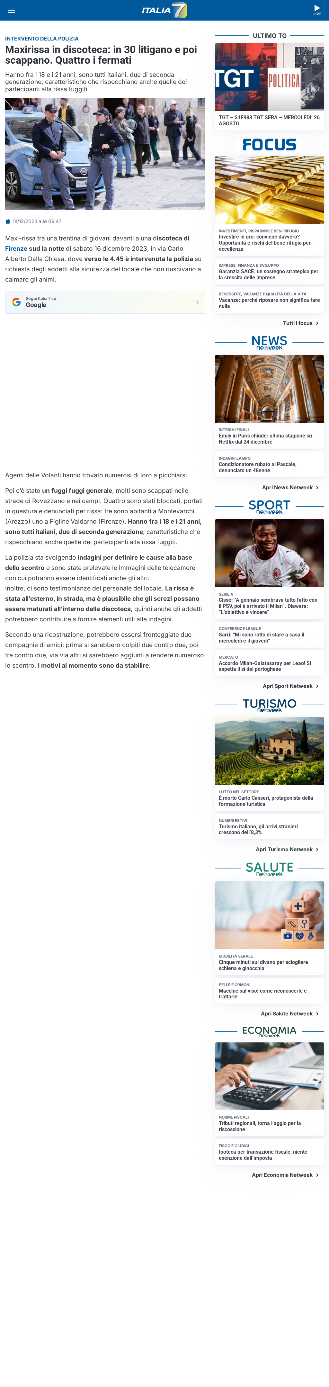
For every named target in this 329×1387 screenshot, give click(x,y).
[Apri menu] (11, 10)
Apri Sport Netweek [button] (288, 686)
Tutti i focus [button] (298, 323)
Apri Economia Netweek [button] (282, 1175)
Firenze (16, 248)
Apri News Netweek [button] (287, 487)
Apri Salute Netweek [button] (287, 1013)
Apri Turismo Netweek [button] (284, 849)
